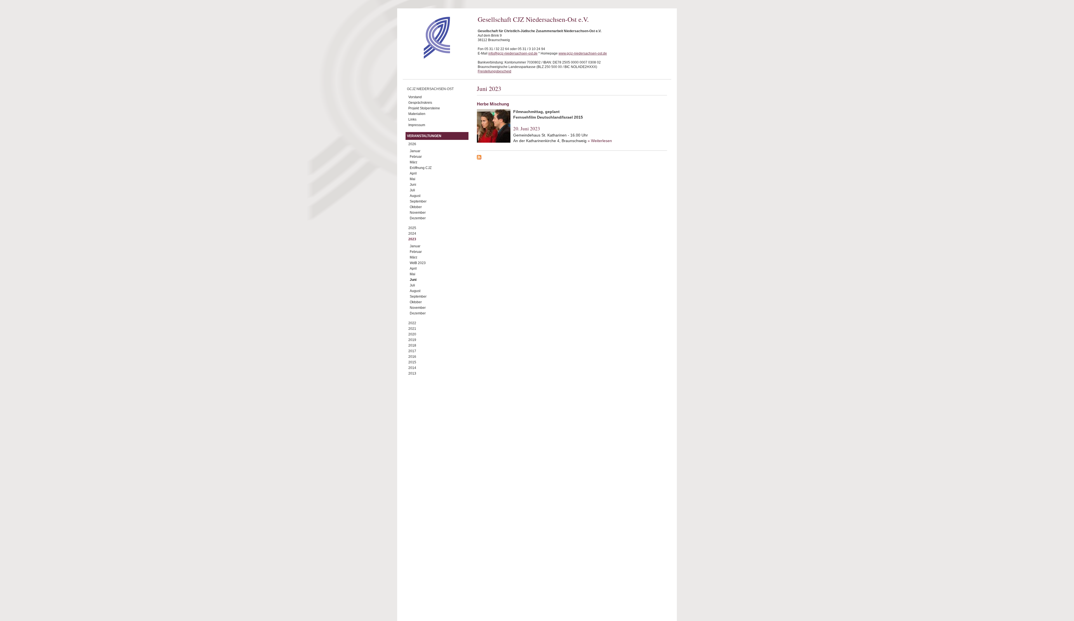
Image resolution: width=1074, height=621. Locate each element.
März (413, 162)
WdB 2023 (418, 263)
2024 (412, 234)
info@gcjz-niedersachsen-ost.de (513, 53)
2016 (412, 357)
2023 (412, 239)
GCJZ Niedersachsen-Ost (430, 89)
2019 (412, 340)
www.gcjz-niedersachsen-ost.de (583, 53)
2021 (412, 329)
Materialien (416, 114)
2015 (412, 362)
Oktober (416, 207)
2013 (412, 373)
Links (412, 119)
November (418, 213)
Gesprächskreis (420, 103)
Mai (412, 179)
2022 (412, 323)
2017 (412, 351)
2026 (412, 144)
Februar (416, 157)
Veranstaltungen (424, 136)
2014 (412, 368)
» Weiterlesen (600, 140)
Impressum (416, 125)
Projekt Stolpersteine (424, 108)
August (415, 196)
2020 (412, 334)
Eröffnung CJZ (421, 168)
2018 (412, 345)
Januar (415, 151)
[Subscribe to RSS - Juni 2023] (572, 158)
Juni (413, 185)
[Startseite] (427, 57)
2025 (412, 228)
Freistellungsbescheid (494, 71)
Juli (412, 190)
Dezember (418, 218)
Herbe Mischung (493, 104)
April (413, 173)
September (418, 201)
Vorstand (415, 97)
